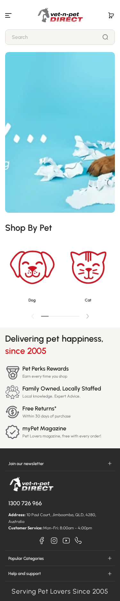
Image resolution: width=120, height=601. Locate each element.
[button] (111, 15)
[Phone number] (78, 540)
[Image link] (32, 272)
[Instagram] (54, 540)
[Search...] (105, 37)
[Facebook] (42, 540)
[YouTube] (66, 540)
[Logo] (60, 15)
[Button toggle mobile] (9, 15)
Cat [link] (88, 300)
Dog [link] (32, 300)
